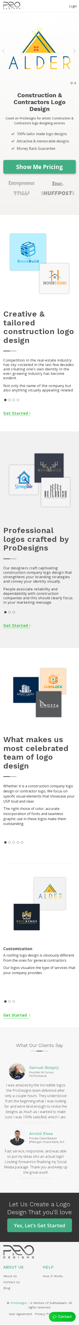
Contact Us (11, 1282)
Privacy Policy (45, 1314)
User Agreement (20, 1314)
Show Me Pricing (39, 167)
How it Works (53, 1276)
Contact (64, 1317)
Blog (6, 1288)
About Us (10, 1276)
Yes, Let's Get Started (39, 1225)
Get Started (16, 413)
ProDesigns (19, 1303)
